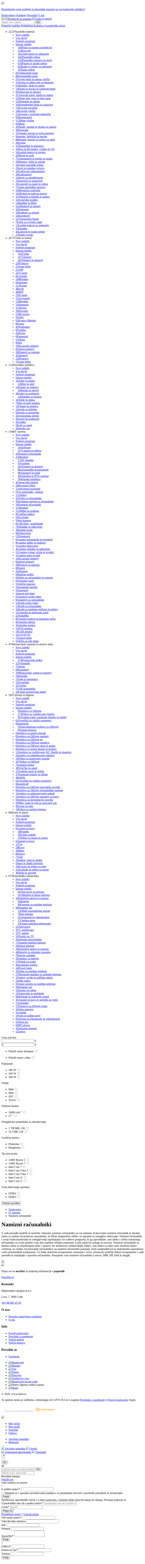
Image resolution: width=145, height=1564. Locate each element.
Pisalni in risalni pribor (32, 63)
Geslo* (5, 1506)
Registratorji (24, 117)
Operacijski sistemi (27, 482)
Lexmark (21, 276)
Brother (22, 279)
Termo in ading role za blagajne (35, 82)
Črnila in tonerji (43, 18)
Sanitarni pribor (25, 764)
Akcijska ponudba (18, 1439)
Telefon (5, 1553)
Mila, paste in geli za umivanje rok (36, 802)
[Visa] (12, 1368)
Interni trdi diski (25, 593)
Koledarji (22, 669)
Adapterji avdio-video (28, 596)
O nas (41, 15)
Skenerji (22, 355)
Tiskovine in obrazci (28, 91)
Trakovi (22, 263)
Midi (11, 1089)
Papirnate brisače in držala (32, 774)
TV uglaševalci (25, 929)
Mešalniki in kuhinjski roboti (32, 996)
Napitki (23, 831)
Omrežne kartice (25, 625)
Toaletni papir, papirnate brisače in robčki (42, 717)
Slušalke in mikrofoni (29, 526)
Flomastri (22, 209)
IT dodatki (26, 460)
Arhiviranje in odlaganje (33, 53)
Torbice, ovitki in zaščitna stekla (34, 977)
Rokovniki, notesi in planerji (33, 672)
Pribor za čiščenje (27, 761)
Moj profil (14, 1426)
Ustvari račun (31, 1514)
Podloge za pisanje (27, 212)
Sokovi (20, 853)
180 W (12, 1069)
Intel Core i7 (15, 1181)
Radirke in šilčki (26, 203)
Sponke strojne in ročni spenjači (35, 133)
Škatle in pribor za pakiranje (35, 66)
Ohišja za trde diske (27, 641)
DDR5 (12, 1196)
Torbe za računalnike (29, 498)
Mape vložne (25, 120)
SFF (11, 1096)
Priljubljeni (27, 25)
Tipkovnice (23, 533)
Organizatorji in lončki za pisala (34, 158)
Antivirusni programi (28, 488)
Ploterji (20, 568)
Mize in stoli (26, 383)
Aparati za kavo (25, 828)
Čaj (19, 844)
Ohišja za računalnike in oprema (34, 577)
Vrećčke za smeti (26, 768)
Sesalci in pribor (26, 990)
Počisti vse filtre (11, 1203)
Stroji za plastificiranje (29, 177)
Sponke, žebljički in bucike (31, 136)
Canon (21, 272)
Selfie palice (23, 980)
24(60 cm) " (15, 1112)
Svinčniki (22, 682)
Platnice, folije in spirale (30, 161)
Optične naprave (25, 583)
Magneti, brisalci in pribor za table (35, 139)
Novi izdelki (22, 34)
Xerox (21, 307)
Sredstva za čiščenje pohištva (32, 742)
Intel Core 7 (15, 1166)
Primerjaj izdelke (11, 25)
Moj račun (14, 1423)
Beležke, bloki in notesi (30, 85)
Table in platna (25, 380)
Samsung (21, 282)
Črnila (23, 253)
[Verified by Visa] (18, 1378)
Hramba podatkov (29, 479)
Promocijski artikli (30, 660)
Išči (38, 22)
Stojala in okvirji (28, 390)
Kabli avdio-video (27, 603)
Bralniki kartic (24, 530)
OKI (20, 317)
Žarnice (20, 1031)
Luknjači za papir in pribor (32, 184)
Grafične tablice (25, 514)
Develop (22, 310)
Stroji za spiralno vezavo (30, 168)
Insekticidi (22, 723)
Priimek (5, 1528)
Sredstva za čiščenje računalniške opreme (39, 790)
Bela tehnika (25, 914)
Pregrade (22, 130)
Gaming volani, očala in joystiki (35, 552)
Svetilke (21, 422)
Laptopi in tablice (29, 450)
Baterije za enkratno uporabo (33, 952)
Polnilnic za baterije (27, 958)
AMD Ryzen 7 (17, 1163)
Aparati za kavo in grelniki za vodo (37, 999)
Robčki (20, 777)
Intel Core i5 (15, 1177)
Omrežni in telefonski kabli (32, 612)
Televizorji (23, 926)
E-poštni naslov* (11, 1489)
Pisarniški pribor (29, 57)
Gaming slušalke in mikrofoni (33, 549)
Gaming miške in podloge (31, 542)
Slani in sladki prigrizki (29, 863)
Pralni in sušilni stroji (28, 1015)
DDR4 (12, 1193)
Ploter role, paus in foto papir (33, 98)
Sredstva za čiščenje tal (29, 739)
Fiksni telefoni (25, 945)
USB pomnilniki (25, 688)
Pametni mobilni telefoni (31, 942)
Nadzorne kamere (26, 1028)
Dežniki (21, 676)
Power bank (24, 968)
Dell (19, 342)
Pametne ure (24, 907)
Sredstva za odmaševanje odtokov (35, 755)
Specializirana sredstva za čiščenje (38, 726)
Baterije (23, 901)
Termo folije (23, 266)
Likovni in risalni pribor (30, 231)
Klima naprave (24, 1009)
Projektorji (23, 536)
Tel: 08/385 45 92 (11, 1302)
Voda (19, 856)
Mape (20, 123)
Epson (21, 285)
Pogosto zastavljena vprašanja (25, 1316)
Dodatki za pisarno (30, 396)
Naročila (13, 1429)
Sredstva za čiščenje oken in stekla (35, 745)
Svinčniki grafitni (27, 199)
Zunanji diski (24, 637)
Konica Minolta (26, 320)
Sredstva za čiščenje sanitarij (32, 736)
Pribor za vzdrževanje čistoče (36, 714)
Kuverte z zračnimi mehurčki (33, 114)
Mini (11, 1092)
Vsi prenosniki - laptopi (29, 491)
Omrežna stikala (25, 622)
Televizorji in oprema (31, 891)
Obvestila (32, 15)
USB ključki (24, 631)
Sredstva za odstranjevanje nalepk (35, 793)
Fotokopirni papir (27, 72)
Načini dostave (16, 1342)
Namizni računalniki (28, 453)
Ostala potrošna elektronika (34, 923)
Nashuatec (23, 326)
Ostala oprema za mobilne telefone (36, 983)
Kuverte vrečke (26, 111)
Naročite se (7, 1277)
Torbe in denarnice (27, 679)
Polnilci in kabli (26, 961)
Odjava (12, 1433)
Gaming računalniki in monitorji (34, 539)
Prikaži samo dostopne (21, 1051)
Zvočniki (22, 517)
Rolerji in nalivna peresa (31, 193)
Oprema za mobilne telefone (35, 904)
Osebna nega (26, 920)
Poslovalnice (8, 15)
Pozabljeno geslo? (11, 1514)
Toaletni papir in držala (30, 771)
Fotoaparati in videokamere (34, 917)
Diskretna (14, 1144)
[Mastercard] (16, 1362)
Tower (12, 1099)
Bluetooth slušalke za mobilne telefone (38, 974)
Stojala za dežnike (26, 409)
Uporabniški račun (54, 25)
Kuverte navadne (26, 107)
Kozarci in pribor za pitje (31, 866)
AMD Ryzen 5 (17, 1159)
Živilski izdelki (27, 834)
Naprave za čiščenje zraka (31, 1006)
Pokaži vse (7, 1479)
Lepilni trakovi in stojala (30, 152)
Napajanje (22, 590)
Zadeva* (6, 1546)
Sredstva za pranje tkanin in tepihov (36, 749)
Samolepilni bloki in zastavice (34, 104)
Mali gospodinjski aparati (34, 910)
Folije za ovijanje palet (29, 222)
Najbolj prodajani (25, 41)
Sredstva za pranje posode (31, 733)
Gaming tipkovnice (27, 545)
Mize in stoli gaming (28, 403)
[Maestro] (14, 1365)
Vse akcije (21, 38)
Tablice (21, 495)
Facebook (13, 1356)
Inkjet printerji (25, 349)
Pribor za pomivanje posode (33, 758)
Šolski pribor (26, 69)
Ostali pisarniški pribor (30, 164)
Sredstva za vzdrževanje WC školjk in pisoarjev (44, 752)
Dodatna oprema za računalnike (35, 501)
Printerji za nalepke (28, 352)
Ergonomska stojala (27, 415)
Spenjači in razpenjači (29, 180)
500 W (12, 1077)
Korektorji (23, 215)
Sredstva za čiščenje (29, 710)
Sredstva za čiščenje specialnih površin (38, 787)
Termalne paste (25, 580)
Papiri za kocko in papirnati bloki (35, 88)
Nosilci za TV (25, 936)
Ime (3, 1524)
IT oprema (14, 1212)
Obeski (20, 666)
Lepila (20, 142)
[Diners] (13, 1372)
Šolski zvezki (24, 234)
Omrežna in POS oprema (33, 476)
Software (24, 447)
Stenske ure (23, 428)
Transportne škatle (27, 218)
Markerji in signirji (28, 206)
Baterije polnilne (25, 955)
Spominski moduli (26, 587)
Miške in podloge (27, 510)
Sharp (20, 339)
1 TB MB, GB (17, 1128)
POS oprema (24, 628)
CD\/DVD (23, 634)
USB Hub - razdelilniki (29, 523)
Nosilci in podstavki (27, 393)
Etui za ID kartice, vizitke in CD (35, 149)
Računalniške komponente (33, 469)
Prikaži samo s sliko (19, 1057)
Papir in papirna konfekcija (35, 47)
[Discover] (14, 1375)
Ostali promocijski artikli (31, 691)
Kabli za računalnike (28, 606)
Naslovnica (14, 1209)
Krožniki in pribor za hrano (32, 869)
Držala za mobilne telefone (31, 971)
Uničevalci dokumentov (30, 171)
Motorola (13, 1442)
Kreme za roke (24, 806)
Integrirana (14, 1147)
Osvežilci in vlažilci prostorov (34, 720)
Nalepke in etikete (28, 101)
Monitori (22, 456)
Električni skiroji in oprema (32, 898)
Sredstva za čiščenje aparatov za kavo (37, 796)
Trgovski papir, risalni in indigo (34, 95)
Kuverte (24, 50)
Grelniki (21, 1012)
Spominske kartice (26, 964)
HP (19, 269)
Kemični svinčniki (28, 190)
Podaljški (22, 615)
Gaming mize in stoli (28, 555)
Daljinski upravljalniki (29, 939)
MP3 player (23, 1025)
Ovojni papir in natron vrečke (33, 79)
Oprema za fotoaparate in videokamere (38, 1018)
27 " (11, 1115)
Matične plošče (25, 574)
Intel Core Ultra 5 (18, 1170)
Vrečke (21, 685)
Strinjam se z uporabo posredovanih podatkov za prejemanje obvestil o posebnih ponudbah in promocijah (63, 1493)
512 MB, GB (16, 1131)
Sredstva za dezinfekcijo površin (34, 799)
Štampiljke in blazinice (30, 145)
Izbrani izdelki (23, 44)
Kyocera (22, 314)
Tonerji (24, 257)
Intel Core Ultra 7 (18, 1174)
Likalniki (22, 1002)
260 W (12, 1073)
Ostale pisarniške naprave (30, 187)
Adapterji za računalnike (30, 599)
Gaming (24, 463)
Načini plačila (16, 1339)
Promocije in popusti (19, 18)
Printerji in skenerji (30, 260)
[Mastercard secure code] (22, 1381)
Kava (20, 847)
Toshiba (21, 330)
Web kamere (23, 520)
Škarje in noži (25, 155)
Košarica (39, 25)
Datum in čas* (9, 1549)
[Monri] (13, 1387)
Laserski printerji (27, 345)
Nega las (22, 1022)
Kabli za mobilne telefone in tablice (37, 609)
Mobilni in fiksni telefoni (34, 895)
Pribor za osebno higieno (31, 809)
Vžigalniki (23, 663)
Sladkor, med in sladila (29, 860)
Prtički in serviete (26, 872)
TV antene (22, 933)
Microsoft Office (26, 485)
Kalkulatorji (24, 174)
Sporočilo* (7, 1536)
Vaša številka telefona (13, 1521)
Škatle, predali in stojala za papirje (36, 126)
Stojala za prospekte (27, 412)
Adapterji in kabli (29, 472)
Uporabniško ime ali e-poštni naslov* (22, 1503)
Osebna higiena (27, 729)
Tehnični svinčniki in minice (33, 196)
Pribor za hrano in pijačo (33, 837)
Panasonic (22, 336)
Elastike (21, 228)
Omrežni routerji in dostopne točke (36, 618)
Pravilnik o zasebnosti (20, 1336)
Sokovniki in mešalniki (30, 993)
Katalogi (21, 15)
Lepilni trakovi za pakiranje (32, 225)
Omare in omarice (27, 387)
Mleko (20, 850)
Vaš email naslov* (11, 1517)
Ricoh (20, 288)
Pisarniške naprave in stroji (35, 60)
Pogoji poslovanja (18, 1333)
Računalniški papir (27, 76)
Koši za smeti (24, 425)
